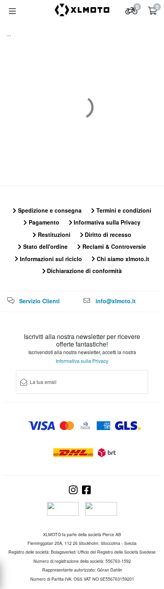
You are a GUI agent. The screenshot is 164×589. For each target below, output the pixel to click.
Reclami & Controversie (113, 246)
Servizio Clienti (39, 301)
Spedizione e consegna (49, 210)
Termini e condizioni (123, 210)
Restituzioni (53, 234)
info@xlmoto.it (116, 301)
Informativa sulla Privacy (106, 222)
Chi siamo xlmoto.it (122, 259)
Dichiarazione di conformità (83, 271)
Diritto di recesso (107, 234)
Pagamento (43, 222)
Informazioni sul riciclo (50, 259)
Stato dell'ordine (44, 246)
